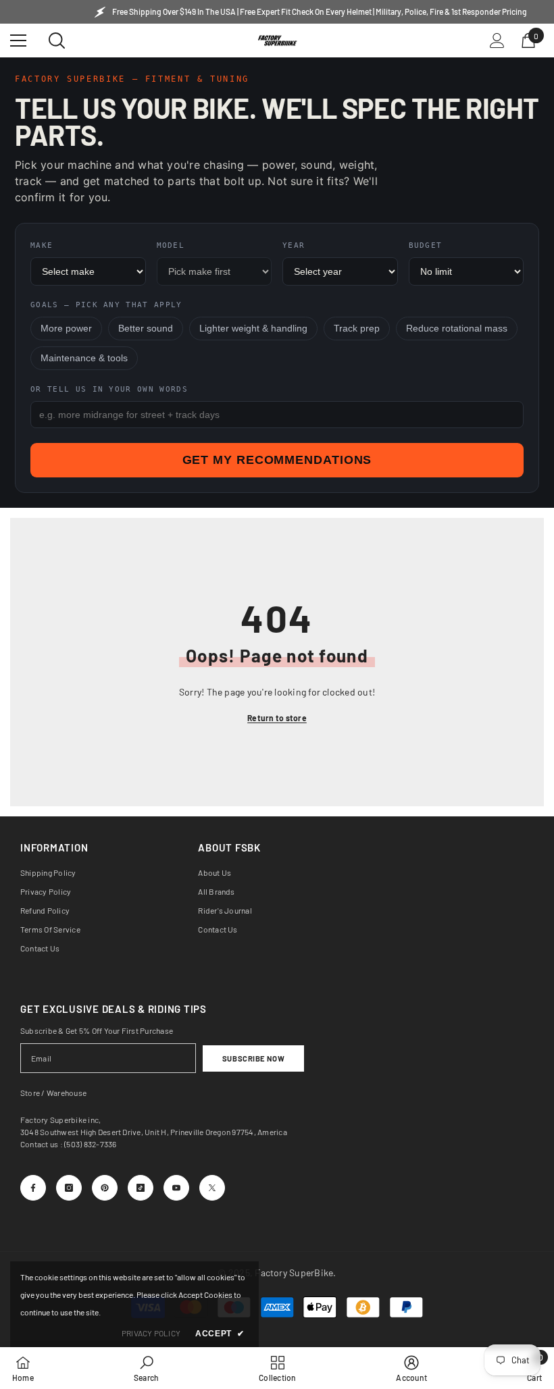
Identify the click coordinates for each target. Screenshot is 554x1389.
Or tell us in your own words (109, 389)
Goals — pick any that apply (106, 304)
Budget (426, 245)
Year (293, 245)
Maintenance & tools (84, 358)
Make (41, 245)
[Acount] (497, 40)
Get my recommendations (277, 460)
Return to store (277, 718)
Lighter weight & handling (253, 328)
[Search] (57, 40)
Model (171, 245)
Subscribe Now (253, 1058)
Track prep (357, 328)
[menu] (18, 40)
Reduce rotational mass (456, 328)
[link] (146, 1368)
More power (66, 328)
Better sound (145, 328)
